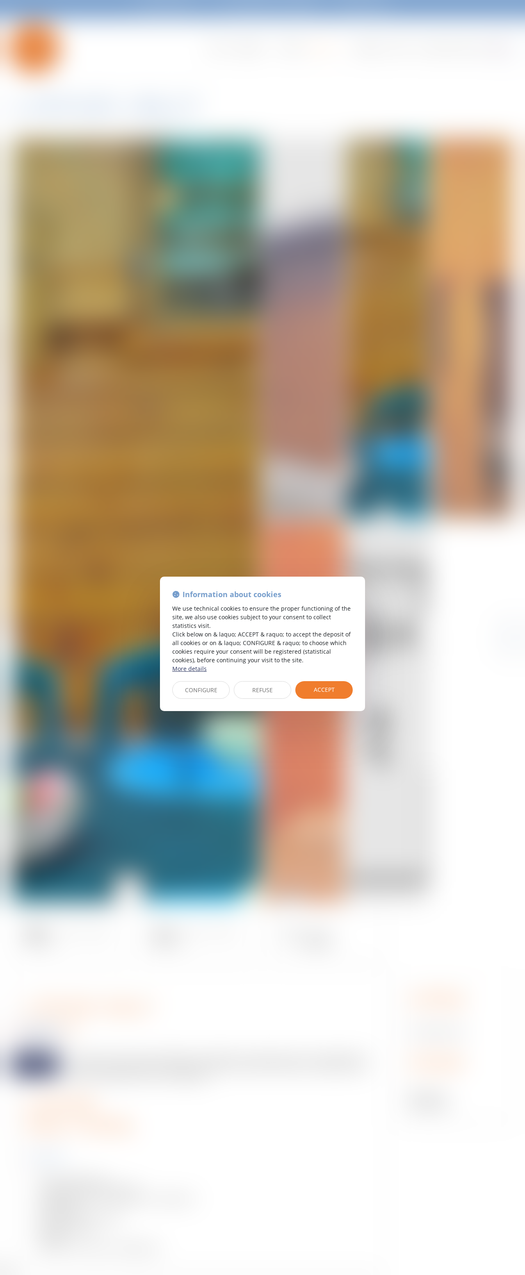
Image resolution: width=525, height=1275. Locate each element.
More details (189, 669)
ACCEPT (324, 689)
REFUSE (262, 690)
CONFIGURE (201, 690)
